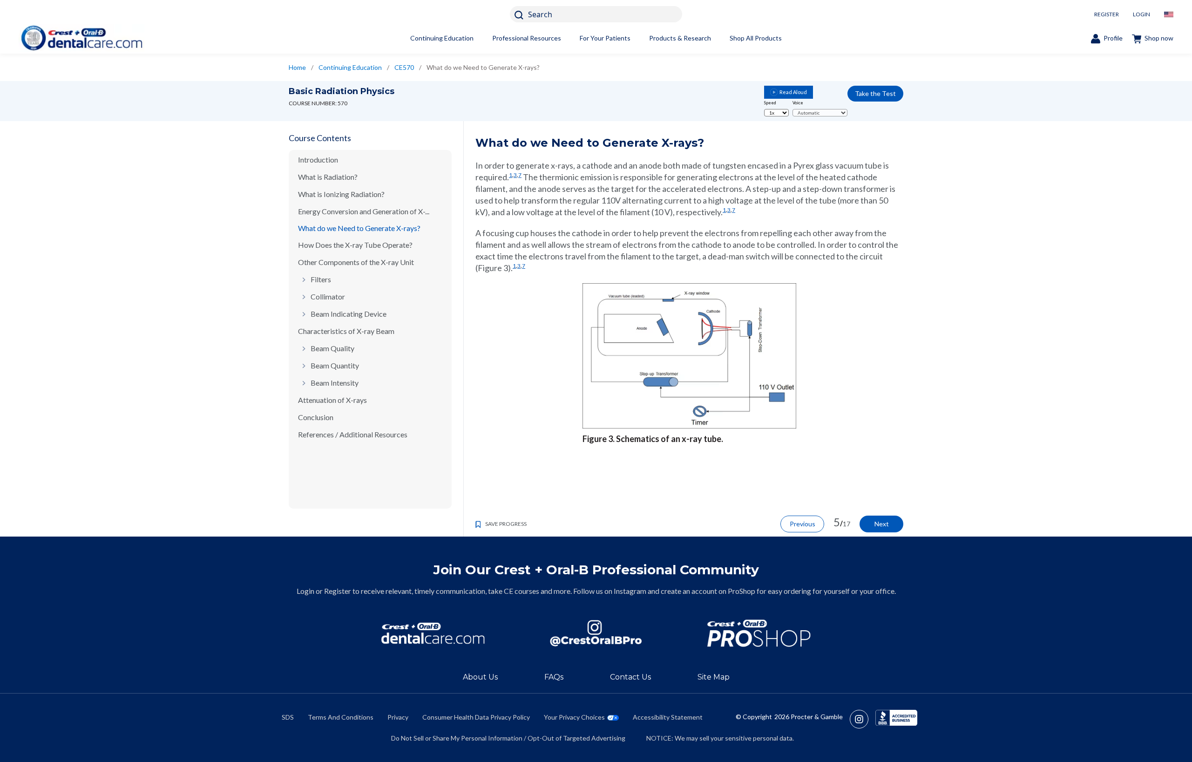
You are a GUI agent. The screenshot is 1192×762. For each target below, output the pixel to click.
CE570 (404, 67)
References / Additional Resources (352, 434)
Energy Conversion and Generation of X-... (363, 211)
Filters (321, 279)
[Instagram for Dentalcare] (596, 633)
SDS (288, 717)
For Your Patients (605, 38)
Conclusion (315, 417)
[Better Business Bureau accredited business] (896, 719)
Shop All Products (756, 38)
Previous (802, 524)
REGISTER (1106, 14)
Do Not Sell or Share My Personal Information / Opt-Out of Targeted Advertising (508, 738)
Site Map (714, 677)
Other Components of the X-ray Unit (356, 262)
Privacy (397, 717)
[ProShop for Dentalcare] (758, 633)
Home (297, 67)
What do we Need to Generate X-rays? (359, 228)
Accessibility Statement (668, 717)
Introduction (318, 159)
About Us (480, 677)
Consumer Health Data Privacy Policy (476, 717)
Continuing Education (442, 38)
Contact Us (630, 677)
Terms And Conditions (340, 717)
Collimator (328, 296)
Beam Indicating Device (348, 313)
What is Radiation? (328, 176)
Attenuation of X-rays (332, 399)
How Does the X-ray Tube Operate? (355, 244)
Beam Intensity (335, 382)
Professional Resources (526, 38)
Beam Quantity (335, 365)
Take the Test (875, 93)
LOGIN (1141, 14)
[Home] (81, 38)
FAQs (553, 677)
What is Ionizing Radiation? (341, 194)
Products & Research (680, 38)
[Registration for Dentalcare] (433, 633)
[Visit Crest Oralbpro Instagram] (862, 719)
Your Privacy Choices (574, 717)
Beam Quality (332, 348)
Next (881, 524)
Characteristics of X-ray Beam (346, 331)
